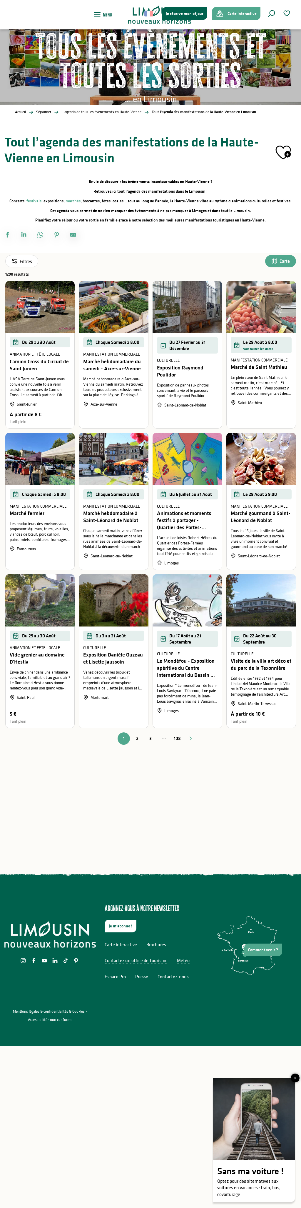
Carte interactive (121, 944)
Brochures (156, 944)
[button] (271, 13)
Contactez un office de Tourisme (136, 960)
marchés (73, 201)
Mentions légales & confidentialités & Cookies (49, 1011)
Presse (141, 976)
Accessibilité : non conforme (50, 1019)
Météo (183, 960)
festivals (33, 201)
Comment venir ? (263, 950)
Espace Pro (115, 976)
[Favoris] (287, 13)
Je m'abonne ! (120, 926)
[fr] (149, 13)
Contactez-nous (173, 976)
